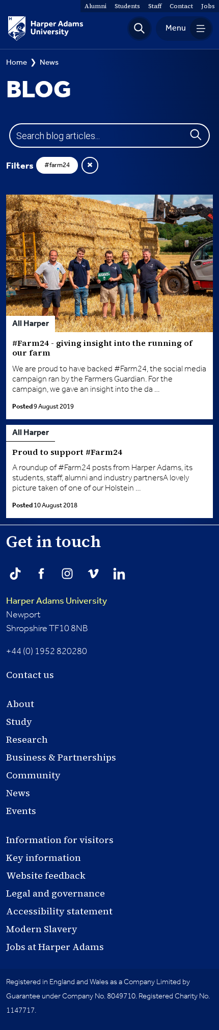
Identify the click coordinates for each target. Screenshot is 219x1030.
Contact (181, 6)
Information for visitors (60, 839)
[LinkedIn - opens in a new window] (119, 573)
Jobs (208, 6)
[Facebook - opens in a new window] (41, 573)
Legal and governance (55, 893)
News (49, 62)
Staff (154, 6)
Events (21, 810)
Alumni (95, 6)
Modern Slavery (41, 929)
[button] (139, 28)
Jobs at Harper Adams (55, 946)
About (20, 703)
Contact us (30, 674)
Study (19, 721)
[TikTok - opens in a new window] (15, 573)
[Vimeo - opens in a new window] (93, 573)
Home (16, 62)
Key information (43, 857)
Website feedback (46, 875)
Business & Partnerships (61, 757)
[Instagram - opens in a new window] (67, 573)
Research (27, 739)
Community (33, 775)
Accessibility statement (59, 911)
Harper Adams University (56, 601)
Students (127, 6)
